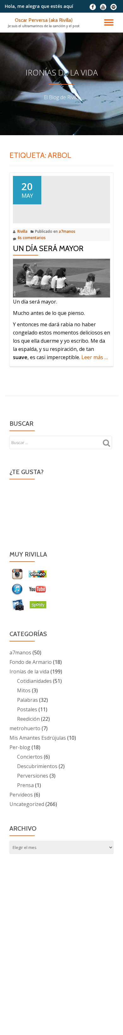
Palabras (27, 699)
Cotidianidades (34, 680)
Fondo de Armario (30, 662)
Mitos (24, 690)
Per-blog (19, 747)
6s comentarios (32, 237)
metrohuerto (24, 728)
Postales (27, 709)
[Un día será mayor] (61, 198)
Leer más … (94, 357)
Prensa (25, 785)
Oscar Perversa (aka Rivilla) (44, 20)
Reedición (28, 718)
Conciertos (30, 756)
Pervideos (21, 794)
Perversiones (32, 775)
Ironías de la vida (29, 671)
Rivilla (22, 231)
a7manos (67, 231)
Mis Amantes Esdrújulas (37, 737)
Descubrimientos (37, 766)
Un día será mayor (48, 248)
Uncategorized (26, 804)
